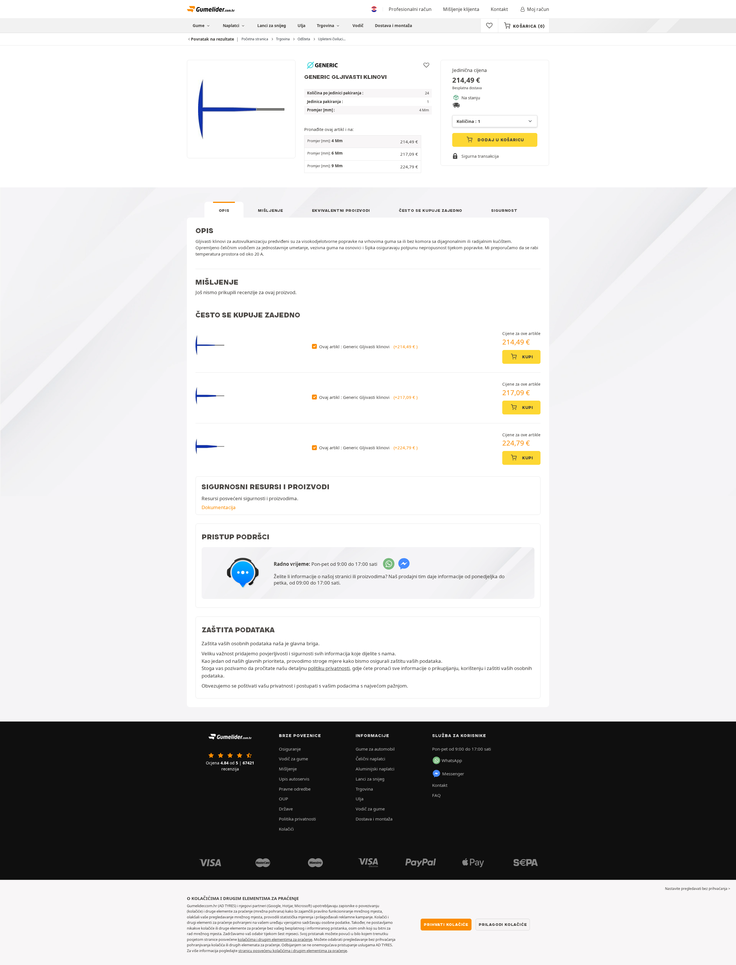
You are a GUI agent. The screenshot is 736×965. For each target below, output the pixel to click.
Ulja (301, 25)
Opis (224, 210)
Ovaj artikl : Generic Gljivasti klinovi (368, 346)
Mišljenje (270, 210)
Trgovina (326, 25)
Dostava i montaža (393, 25)
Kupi (527, 356)
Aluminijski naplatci (375, 769)
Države (286, 809)
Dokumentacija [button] (219, 507)
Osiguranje (290, 749)
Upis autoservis (294, 779)
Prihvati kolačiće (446, 924)
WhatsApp (452, 760)
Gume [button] (199, 25)
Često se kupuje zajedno (430, 210)
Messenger (453, 773)
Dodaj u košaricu (500, 139)
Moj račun (538, 9)
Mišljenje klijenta (461, 9)
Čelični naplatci (370, 759)
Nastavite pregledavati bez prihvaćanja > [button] (697, 888)
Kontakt (499, 9)
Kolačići (286, 829)
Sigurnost (504, 210)
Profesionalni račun (410, 9)
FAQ (436, 795)
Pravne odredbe (294, 789)
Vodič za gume (293, 759)
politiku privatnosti (329, 668)
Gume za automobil (375, 749)
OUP (283, 799)
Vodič (357, 25)
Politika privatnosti (297, 819)
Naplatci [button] (231, 25)
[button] (362, 142)
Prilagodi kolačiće (503, 924)
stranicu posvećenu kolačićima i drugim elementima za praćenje (292, 950)
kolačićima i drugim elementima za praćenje (275, 939)
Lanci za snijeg (271, 25)
